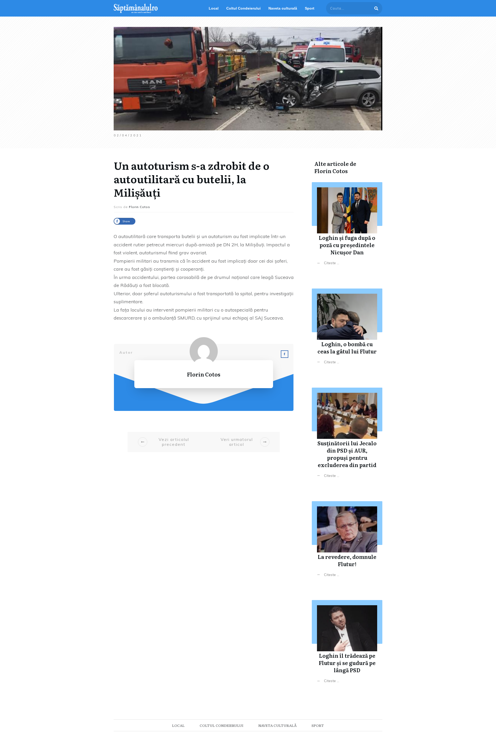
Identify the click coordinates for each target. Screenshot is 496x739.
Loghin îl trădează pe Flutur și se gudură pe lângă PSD (347, 645)
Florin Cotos (331, 171)
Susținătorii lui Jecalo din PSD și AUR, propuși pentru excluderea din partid (347, 436)
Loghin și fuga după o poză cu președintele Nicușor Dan (347, 227)
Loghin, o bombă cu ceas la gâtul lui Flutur (347, 330)
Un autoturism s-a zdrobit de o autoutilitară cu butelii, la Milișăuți (191, 179)
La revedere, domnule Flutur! (347, 543)
